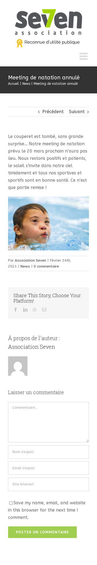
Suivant (77, 111)
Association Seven (30, 260)
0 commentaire (46, 266)
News (25, 266)
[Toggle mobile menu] (84, 56)
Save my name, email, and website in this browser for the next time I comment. (46, 510)
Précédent (53, 111)
